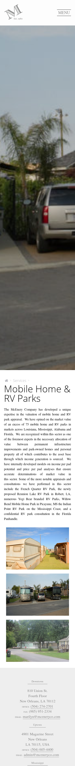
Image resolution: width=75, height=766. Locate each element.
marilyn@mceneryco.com (41, 716)
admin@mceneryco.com (41, 754)
